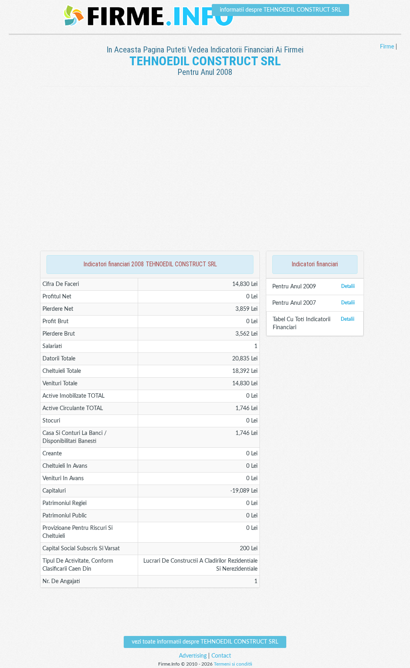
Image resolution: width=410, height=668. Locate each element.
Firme (387, 47)
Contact (221, 656)
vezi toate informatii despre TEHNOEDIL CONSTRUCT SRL (205, 642)
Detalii (348, 286)
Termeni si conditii (233, 664)
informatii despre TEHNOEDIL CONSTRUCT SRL (280, 10)
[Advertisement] (205, 113)
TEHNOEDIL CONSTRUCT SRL (205, 60)
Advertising (193, 656)
